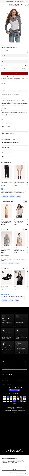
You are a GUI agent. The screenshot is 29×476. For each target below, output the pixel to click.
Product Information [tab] (12, 90)
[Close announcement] (27, 1)
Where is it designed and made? (8, 133)
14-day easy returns (5, 147)
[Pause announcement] (2, 1)
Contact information (21, 410)
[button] (22, 5)
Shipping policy (14, 410)
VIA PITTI (2, 45)
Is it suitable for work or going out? (8, 129)
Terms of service (8, 410)
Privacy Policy (14, 462)
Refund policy (15, 408)
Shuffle (26, 162)
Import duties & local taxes (7, 152)
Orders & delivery (6, 159)
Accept (14, 466)
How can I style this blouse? (7, 123)
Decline (14, 469)
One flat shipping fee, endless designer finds (10, 142)
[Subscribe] (26, 378)
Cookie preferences (15, 412)
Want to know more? (5, 156)
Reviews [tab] (3, 90)
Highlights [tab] (21, 90)
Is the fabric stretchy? (5, 126)
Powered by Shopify (8, 408)
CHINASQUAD (12, 407)
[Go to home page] (13, 5)
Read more (3, 83)
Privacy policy (21, 408)
